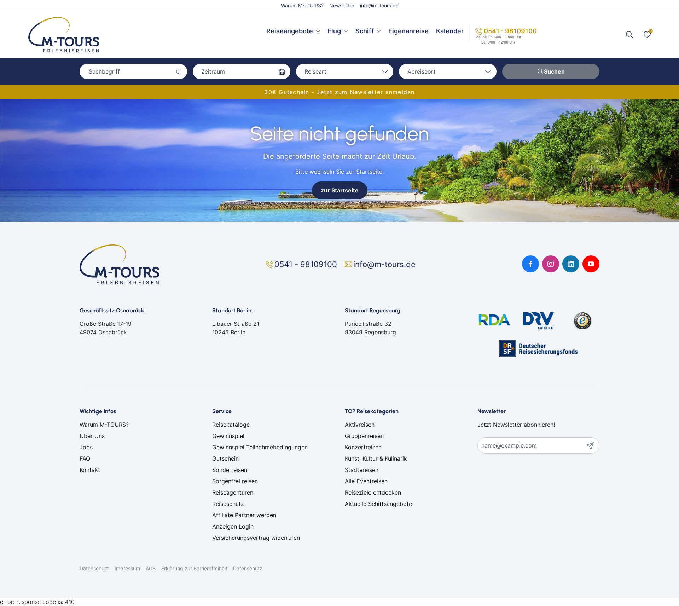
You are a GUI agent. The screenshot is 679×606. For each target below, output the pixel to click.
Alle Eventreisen (366, 481)
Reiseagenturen (232, 492)
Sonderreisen (229, 469)
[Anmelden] (592, 445)
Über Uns (92, 435)
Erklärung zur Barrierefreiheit (194, 568)
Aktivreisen (360, 424)
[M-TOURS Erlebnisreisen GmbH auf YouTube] (590, 263)
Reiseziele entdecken (373, 492)
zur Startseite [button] (340, 190)
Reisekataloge (231, 424)
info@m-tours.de (379, 5)
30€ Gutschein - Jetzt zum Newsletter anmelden (339, 92)
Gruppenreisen (364, 435)
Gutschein (225, 458)
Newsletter (341, 5)
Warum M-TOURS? (302, 5)
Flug (334, 31)
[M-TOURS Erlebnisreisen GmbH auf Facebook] (530, 263)
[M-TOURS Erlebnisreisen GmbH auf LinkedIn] (570, 263)
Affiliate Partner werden (244, 515)
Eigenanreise (408, 31)
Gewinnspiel (228, 435)
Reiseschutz (228, 503)
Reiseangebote (289, 31)
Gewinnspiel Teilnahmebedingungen (260, 447)
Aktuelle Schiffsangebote (378, 503)
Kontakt (90, 469)
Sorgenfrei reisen (235, 481)
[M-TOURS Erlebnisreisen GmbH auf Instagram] (550, 263)
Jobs (86, 447)
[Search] (629, 34)
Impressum (127, 568)
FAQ (85, 458)
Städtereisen (361, 469)
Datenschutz (94, 568)
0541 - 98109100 (510, 31)
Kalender (450, 31)
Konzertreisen (363, 447)
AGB (151, 568)
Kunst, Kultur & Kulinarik (376, 458)
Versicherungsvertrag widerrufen (256, 537)
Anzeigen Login (233, 526)
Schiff (364, 31)
